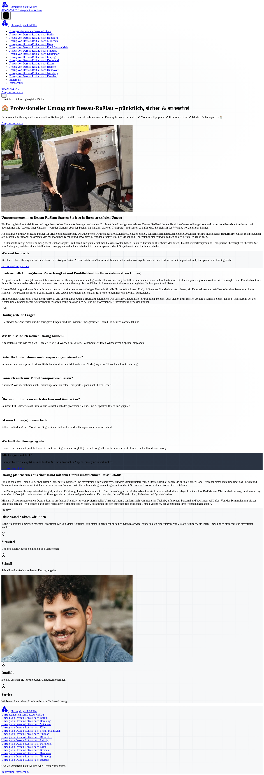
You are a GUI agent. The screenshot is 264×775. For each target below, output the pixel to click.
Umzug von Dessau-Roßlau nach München (33, 40)
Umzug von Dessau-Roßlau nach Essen (31, 63)
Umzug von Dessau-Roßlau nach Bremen (32, 66)
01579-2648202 (10, 10)
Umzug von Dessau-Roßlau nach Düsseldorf (34, 53)
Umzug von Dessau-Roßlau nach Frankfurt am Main (38, 47)
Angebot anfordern (31, 10)
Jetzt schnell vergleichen (15, 266)
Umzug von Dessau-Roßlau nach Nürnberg (33, 73)
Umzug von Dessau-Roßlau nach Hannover (33, 69)
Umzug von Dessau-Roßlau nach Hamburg (33, 37)
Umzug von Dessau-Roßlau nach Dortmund (34, 60)
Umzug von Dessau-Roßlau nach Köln (31, 44)
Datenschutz (16, 82)
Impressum (15, 79)
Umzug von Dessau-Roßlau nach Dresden (33, 76)
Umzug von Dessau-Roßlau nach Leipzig (32, 57)
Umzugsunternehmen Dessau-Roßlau (30, 31)
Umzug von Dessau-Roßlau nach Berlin (31, 34)
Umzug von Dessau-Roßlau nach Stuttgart (33, 50)
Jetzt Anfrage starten (12, 468)
